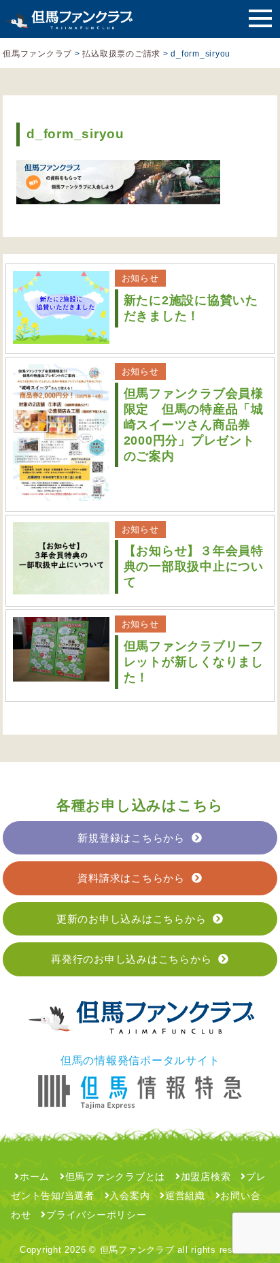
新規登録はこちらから (131, 838)
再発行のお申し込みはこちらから (131, 959)
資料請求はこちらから (131, 878)
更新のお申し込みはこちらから (131, 919)
